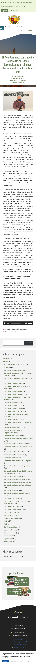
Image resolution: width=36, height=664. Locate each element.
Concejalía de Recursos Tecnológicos (17, 485)
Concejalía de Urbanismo (13, 509)
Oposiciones (8, 539)
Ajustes (22, 661)
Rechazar (13, 661)
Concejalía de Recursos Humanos (16, 482)
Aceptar (5, 661)
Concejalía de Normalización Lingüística (18, 461)
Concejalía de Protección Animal (15, 479)
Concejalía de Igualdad (12, 427)
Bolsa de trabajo (10, 533)
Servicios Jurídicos (11, 527)
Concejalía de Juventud (12, 436)
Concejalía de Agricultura (13, 383)
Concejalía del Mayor (11, 515)
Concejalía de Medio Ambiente (15, 444)
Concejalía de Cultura (11, 405)
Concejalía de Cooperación (13, 402)
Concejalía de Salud (11, 490)
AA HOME (6, 358)
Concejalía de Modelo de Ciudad (15, 452)
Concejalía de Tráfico (11, 498)
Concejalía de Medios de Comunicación (18, 447)
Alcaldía (21, 78)
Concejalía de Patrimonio (13, 476)
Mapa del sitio (19, 647)
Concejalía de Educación (13, 411)
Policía (6, 521)
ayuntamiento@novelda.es (23, 2)
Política (6, 524)
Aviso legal (19, 639)
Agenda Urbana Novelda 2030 (15, 364)
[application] (18, 323)
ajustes (15, 658)
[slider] (30, 323)
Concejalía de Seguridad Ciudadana (17, 493)
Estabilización (9, 536)
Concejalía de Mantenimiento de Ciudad (18, 438)
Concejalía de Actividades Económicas (18, 378)
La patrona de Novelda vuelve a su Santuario (15, 591)
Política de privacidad (19, 642)
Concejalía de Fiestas (11, 419)
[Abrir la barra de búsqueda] (21, 30)
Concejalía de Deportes (12, 408)
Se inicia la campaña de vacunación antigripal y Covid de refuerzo (21, 581)
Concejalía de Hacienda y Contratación (18, 422)
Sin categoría (7, 542)
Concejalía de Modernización (14, 455)
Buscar (28, 343)
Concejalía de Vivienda (12, 512)
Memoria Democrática (12, 518)
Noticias (5, 361)
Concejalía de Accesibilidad (14, 370)
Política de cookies (19, 644)
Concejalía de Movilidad (12, 458)
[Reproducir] (5, 323)
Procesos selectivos (10, 530)
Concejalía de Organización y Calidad (17, 466)
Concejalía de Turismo (12, 506)
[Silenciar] (26, 323)
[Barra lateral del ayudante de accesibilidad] (2, 28)
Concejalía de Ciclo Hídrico (13, 391)
